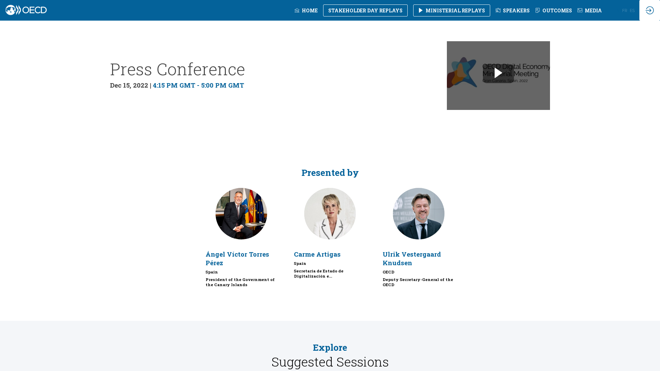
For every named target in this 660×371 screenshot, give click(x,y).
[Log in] (649, 10)
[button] (365, 10)
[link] (306, 10)
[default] (513, 10)
